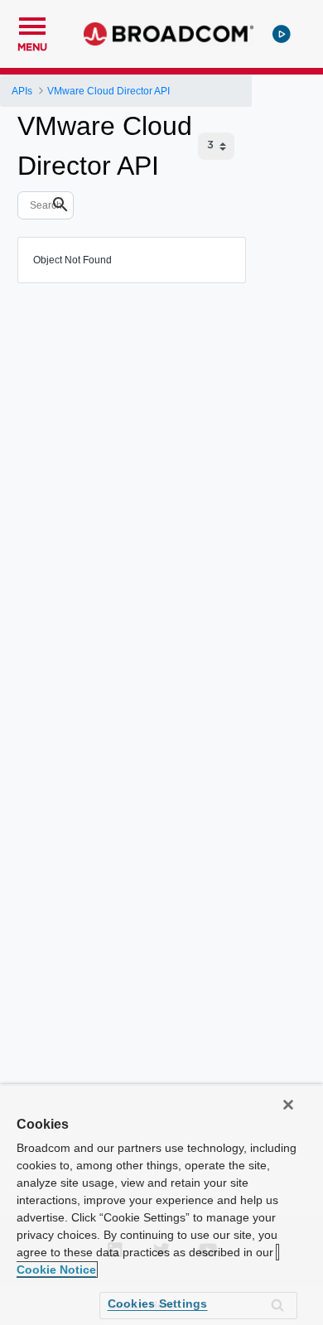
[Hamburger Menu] (32, 24)
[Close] (288, 1105)
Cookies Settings (158, 1303)
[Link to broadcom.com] (168, 34)
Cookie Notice (56, 1269)
